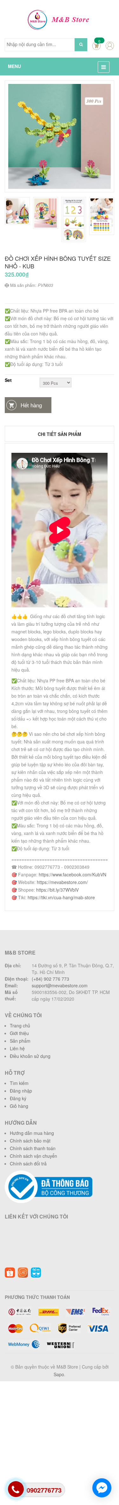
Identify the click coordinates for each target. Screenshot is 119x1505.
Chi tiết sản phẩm (59, 434)
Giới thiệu (19, 1033)
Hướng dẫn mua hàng (32, 1133)
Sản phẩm (20, 1041)
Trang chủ (20, 1025)
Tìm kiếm (19, 1083)
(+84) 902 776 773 (50, 979)
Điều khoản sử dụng (30, 1056)
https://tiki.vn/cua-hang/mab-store (61, 897)
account (110, 45)
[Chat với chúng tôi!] (101, 1487)
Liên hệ (17, 1048)
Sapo (59, 1374)
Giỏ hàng (19, 1106)
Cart (96, 45)
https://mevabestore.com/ (62, 882)
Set (8, 380)
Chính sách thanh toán (33, 1148)
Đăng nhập (21, 1090)
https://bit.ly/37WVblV (57, 890)
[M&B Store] (59, 19)
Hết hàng (31, 405)
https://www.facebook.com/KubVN (72, 874)
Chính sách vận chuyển (33, 1156)
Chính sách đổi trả (28, 1163)
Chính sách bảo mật (30, 1140)
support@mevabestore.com (60, 985)
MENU (14, 66)
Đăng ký (18, 1098)
